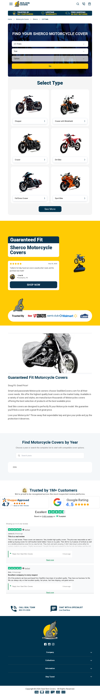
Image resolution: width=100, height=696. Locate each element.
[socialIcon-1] (50, 644)
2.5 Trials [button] (17, 44)
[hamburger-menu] (11, 4)
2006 (15, 467)
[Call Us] (83, 3)
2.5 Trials (45, 19)
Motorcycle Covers (22, 19)
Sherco (35, 19)
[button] (50, 44)
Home (10, 19)
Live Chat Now (64, 610)
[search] (77, 3)
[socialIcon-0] (46, 644)
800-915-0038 (24, 610)
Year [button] (15, 51)
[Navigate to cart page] (89, 3)
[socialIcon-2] (54, 644)
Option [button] (16, 58)
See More (50, 209)
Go (50, 66)
